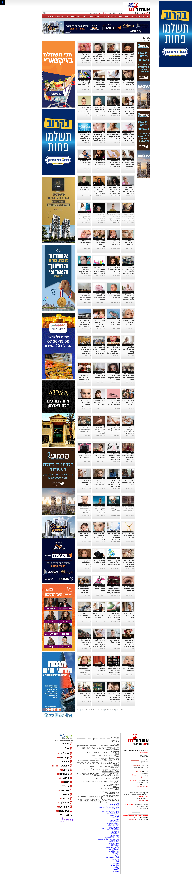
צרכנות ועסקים (114, 784)
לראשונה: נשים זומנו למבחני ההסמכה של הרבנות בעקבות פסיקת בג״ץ (99, 85)
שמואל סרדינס (115, 866)
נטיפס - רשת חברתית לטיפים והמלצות (108, 807)
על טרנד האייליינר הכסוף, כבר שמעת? (128, 669)
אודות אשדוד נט (68, 16)
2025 (117, 710)
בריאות (98, 769)
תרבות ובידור (115, 751)
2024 (113, 710)
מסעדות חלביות (104, 746)
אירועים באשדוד (114, 831)
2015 (78, 710)
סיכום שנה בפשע (97, 762)
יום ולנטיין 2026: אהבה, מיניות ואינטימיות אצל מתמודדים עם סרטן (128, 138)
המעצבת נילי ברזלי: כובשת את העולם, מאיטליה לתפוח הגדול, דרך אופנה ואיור (113, 591)
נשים (140, 40)
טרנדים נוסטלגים (91, 781)
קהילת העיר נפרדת (108, 770)
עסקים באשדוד (84, 802)
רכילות (127, 16)
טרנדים (100, 788)
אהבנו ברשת (110, 798)
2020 (98, 710)
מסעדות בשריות (114, 746)
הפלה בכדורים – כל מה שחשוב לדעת (99, 589)
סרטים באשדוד (115, 802)
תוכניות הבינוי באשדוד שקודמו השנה (88, 773)
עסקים (106, 16)
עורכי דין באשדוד (103, 791)
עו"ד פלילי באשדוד (114, 850)
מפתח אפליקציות (83, 796)
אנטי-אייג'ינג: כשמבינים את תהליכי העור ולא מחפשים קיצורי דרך (128, 191)
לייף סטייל (116, 787)
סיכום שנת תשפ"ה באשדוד (110, 795)
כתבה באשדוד (115, 846)
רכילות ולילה (115, 737)
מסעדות (116, 744)
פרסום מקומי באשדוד (113, 812)
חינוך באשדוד (105, 802)
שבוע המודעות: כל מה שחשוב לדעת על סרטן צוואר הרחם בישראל (85, 138)
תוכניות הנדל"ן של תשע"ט (92, 799)
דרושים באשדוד (114, 832)
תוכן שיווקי (116, 785)
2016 (82, 710)
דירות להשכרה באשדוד (112, 824)
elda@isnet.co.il (143, 777)
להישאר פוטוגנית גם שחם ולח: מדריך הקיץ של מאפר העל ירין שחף (128, 58)
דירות (92, 16)
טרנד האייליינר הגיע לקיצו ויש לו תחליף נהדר (114, 269)
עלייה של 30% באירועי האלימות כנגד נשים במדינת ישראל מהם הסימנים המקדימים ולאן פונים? (85, 672)
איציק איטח (116, 863)
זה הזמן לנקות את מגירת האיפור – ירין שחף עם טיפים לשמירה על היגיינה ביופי (113, 351)
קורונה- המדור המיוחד (113, 794)
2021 (102, 710)
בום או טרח (110, 739)
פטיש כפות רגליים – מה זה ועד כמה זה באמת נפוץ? (128, 509)
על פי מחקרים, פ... (115, 511)
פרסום (117, 856)
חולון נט (117, 855)
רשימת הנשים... (129, 404)
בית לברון (116, 867)
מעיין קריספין (115, 859)
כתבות (117, 758)
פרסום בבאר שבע (114, 827)
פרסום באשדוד (115, 840)
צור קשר (51, 16)
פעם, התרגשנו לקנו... (114, 244)
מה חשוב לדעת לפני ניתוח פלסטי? (85, 163)
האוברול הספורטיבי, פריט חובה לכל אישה (85, 455)
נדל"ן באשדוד (115, 803)
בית (148, 16)
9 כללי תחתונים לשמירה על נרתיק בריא (99, 562)
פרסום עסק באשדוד (113, 804)
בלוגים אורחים (100, 778)
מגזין (117, 756)
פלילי (93, 743)
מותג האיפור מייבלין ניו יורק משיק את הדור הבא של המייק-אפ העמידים (114, 165)
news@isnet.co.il (142, 786)
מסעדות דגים (93, 746)
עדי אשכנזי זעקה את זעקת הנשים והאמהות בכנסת (85, 429)
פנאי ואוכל (97, 798)
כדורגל (93, 755)
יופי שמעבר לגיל (114, 294)
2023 (110, 710)
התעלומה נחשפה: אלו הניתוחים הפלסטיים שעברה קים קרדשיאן (113, 537)
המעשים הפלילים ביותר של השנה (99, 800)
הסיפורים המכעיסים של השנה (109, 763)
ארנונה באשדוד (115, 835)
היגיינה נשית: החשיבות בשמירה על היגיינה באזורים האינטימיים (84, 484)
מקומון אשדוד (115, 819)
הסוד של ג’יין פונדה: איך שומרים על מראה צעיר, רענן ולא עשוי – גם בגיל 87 (99, 218)
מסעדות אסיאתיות (107, 747)
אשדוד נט (146, 40)
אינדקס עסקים (88, 798)
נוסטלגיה (94, 758)
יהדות (103, 798)
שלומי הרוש (116, 871)
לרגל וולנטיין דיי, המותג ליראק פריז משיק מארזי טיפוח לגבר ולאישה (128, 165)
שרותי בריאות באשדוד (113, 830)
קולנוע (85, 16)
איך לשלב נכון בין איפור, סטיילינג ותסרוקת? (84, 189)
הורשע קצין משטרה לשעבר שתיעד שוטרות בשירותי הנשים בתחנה (85, 298)
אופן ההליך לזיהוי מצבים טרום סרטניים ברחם (99, 376)
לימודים (109, 785)
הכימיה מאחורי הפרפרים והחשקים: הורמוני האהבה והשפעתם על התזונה (113, 58)
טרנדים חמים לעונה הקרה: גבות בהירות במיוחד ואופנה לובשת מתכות (85, 404)
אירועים (117, 766)
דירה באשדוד (115, 848)
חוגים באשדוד (96, 752)
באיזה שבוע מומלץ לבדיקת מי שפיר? (84, 615)
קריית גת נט (116, 854)
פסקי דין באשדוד (114, 791)
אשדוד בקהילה (114, 767)
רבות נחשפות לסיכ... (114, 564)
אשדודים (102, 739)
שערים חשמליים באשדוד (112, 838)
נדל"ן (88, 743)
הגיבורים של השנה (114, 761)
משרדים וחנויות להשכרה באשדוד (110, 828)
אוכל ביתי (116, 747)
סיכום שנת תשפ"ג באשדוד (110, 759)
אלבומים (116, 765)
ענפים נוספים (115, 755)
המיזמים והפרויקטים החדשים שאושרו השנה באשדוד (104, 796)
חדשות (142, 16)
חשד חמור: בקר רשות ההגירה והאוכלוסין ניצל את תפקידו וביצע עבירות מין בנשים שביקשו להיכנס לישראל (84, 326)
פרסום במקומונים (114, 818)
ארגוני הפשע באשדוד (103, 743)
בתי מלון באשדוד (114, 815)
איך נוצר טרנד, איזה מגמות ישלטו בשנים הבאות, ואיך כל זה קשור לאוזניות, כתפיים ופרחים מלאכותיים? (128, 646)
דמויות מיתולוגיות (102, 781)
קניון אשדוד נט (94, 802)
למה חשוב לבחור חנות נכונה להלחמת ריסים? (114, 402)
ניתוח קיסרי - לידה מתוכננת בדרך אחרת (115, 322)
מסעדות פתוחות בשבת (93, 747)
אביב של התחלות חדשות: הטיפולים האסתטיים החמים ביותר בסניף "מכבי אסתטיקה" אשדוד (84, 593)
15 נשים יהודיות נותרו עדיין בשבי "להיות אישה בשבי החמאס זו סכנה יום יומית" (114, 670)
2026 (121, 710)
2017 (86, 710)
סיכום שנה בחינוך (109, 762)
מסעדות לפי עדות (102, 748)
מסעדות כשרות (91, 748)
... (104, 113)
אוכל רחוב (109, 750)
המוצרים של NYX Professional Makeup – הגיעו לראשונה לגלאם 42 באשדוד (99, 271)
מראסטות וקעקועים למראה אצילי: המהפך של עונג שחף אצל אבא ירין (99, 58)
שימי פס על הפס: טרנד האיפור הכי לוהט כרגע (99, 402)
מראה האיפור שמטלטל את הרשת (86, 562)
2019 (94, 710)
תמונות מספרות (103, 758)
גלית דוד (117, 862)
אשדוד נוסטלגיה (114, 780)
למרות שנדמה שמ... (99, 484)
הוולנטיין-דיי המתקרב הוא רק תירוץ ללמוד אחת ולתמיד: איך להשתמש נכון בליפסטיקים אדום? (84, 113)
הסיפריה (117, 864)
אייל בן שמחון (115, 808)
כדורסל (99, 755)
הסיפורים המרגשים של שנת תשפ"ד (109, 774)
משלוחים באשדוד (114, 820)
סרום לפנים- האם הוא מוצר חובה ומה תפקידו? (113, 136)
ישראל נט (116, 806)
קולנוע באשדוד (86, 752)
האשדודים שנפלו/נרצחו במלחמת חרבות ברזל (106, 776)
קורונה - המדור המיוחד (111, 792)
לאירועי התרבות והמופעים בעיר (110, 752)
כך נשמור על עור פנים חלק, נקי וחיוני (128, 615)
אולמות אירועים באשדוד (112, 847)
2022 (106, 710)
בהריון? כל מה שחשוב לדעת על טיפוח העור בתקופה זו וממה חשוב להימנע (128, 564)
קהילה (113, 16)
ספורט (134, 16)
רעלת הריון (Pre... (115, 431)
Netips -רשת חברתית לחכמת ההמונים (108, 839)
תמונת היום (101, 766)
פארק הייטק (116, 870)
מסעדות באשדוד (114, 822)
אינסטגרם (92, 766)
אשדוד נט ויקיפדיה (114, 842)
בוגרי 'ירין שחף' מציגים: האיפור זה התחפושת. (99, 109)
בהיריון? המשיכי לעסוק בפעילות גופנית (85, 695)
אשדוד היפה (115, 769)
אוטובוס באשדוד (83, 800)
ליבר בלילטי (116, 868)
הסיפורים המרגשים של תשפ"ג (98, 761)
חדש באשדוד (101, 785)
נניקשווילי (116, 860)
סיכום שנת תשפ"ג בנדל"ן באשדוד (89, 763)
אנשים (90, 739)
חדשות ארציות (115, 743)
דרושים (99, 16)
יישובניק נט (116, 816)
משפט (78, 16)
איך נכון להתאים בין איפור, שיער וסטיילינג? (85, 535)
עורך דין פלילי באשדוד (113, 851)
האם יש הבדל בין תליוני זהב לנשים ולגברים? (128, 535)
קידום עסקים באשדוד (113, 814)
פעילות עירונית (106, 769)
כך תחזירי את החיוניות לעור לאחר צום (129, 242)
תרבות (120, 16)
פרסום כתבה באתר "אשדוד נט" (110, 811)
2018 (90, 710)
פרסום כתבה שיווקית (113, 843)
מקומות (96, 739)
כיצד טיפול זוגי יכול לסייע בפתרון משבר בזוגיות (128, 482)
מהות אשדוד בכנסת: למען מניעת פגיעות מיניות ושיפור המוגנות (86, 351)
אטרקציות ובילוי (109, 788)
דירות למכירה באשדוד (113, 823)
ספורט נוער (107, 755)
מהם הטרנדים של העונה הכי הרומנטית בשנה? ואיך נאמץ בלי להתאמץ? (113, 218)
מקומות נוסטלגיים (114, 781)
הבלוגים (116, 777)
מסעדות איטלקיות (83, 746)
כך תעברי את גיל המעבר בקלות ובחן (114, 642)
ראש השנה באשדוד (107, 799)
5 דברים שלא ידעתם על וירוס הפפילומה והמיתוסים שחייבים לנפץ (99, 244)
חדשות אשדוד (114, 741)
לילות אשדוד (109, 766)
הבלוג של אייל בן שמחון (112, 778)
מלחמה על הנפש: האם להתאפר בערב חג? (99, 455)
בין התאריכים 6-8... (99, 617)
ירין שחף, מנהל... (129, 324)
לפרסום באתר (93, 13)
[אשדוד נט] (135, 745)
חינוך (58, 16)
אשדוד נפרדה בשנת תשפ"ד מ (89, 774)
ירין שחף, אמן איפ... (99, 164)
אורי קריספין (133, 780)
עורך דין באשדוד (114, 852)
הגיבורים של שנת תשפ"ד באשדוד (109, 773)
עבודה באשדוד (115, 844)
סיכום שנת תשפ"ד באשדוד (110, 772)
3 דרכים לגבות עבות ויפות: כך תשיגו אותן (129, 589)
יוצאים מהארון (114, 740)
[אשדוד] (136, 14)
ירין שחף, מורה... (129, 85)
